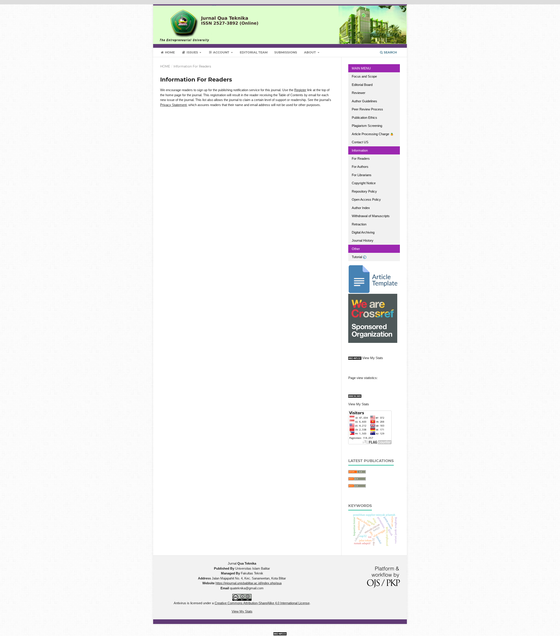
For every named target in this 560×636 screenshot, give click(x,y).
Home (169, 52)
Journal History (362, 240)
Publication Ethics (364, 117)
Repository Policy (364, 191)
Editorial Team (254, 52)
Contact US (360, 142)
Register (300, 90)
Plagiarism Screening (367, 126)
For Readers (361, 158)
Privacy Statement (173, 105)
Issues (192, 52)
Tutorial (357, 257)
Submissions (285, 52)
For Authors (360, 166)
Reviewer (358, 93)
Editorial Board (362, 85)
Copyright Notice (364, 183)
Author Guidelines (364, 101)
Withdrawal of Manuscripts (371, 216)
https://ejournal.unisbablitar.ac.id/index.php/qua (248, 583)
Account (221, 52)
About (310, 52)
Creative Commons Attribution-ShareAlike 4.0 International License (262, 603)
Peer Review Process (367, 109)
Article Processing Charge (371, 134)
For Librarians (361, 175)
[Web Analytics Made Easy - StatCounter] (354, 358)
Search (390, 52)
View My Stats (372, 358)
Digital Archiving (363, 232)
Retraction (359, 224)
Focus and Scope (364, 76)
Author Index (361, 208)
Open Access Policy (366, 199)
